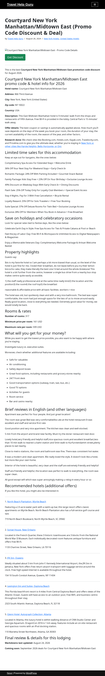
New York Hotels (51, 38)
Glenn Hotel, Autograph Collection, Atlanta (29, 614)
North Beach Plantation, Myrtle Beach (26, 501)
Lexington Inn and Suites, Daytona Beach (28, 586)
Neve (9, 673)
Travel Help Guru (15, 38)
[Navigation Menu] (95, 4)
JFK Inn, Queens (15, 557)
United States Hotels (69, 38)
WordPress (31, 673)
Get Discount (15, 57)
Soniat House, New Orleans (21, 529)
